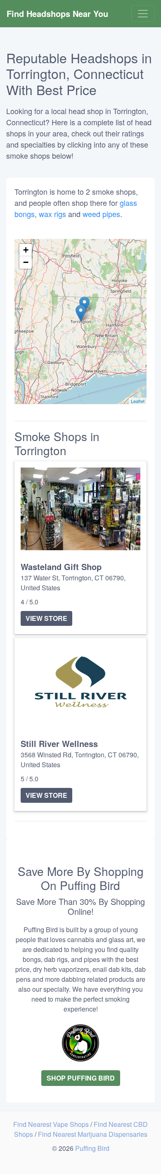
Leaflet (137, 401)
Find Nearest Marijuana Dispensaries (92, 1134)
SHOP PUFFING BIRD (81, 1078)
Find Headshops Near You (57, 13)
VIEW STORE (46, 618)
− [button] (25, 262)
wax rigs (52, 213)
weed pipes (101, 213)
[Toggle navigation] (142, 13)
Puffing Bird (92, 1148)
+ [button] (25, 250)
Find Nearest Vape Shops (51, 1124)
